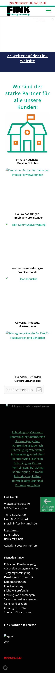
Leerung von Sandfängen (19, 595)
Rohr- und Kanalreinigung (20, 564)
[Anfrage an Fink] (47, 504)
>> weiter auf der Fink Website (27, 58)
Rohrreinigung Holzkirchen (27, 454)
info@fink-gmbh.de (25, 523)
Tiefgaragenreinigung (17, 573)
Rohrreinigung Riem (27, 485)
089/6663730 (18, 515)
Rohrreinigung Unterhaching (27, 437)
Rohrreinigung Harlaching (27, 467)
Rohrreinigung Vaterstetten (27, 450)
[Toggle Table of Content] (37, 389)
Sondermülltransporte (17, 612)
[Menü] (47, 10)
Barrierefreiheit (13, 539)
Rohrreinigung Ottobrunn (27, 432)
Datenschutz (11, 534)
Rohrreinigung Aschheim (27, 458)
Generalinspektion (15, 603)
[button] (5, 667)
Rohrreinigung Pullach (27, 476)
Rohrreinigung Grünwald (27, 472)
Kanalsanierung (13, 586)
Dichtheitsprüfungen (16, 590)
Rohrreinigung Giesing (27, 463)
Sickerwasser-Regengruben (20, 599)
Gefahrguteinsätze (15, 608)
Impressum (11, 530)
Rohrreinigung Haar (27, 441)
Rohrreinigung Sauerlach (27, 445)
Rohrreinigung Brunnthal (27, 480)
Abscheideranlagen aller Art (21, 568)
